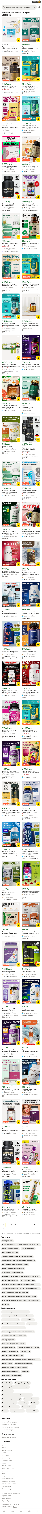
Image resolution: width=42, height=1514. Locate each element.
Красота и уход (6, 1465)
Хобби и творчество (7, 1468)
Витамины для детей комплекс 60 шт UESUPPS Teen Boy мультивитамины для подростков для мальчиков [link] (10, 284)
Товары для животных (8, 1481)
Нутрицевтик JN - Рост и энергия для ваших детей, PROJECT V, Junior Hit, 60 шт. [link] (10, 47)
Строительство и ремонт (9, 1484)
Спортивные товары (7, 1478)
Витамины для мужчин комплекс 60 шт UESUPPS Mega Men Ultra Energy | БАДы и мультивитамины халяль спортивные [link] (10, 324)
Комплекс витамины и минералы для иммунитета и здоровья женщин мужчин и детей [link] (10, 1129)
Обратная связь (6, 1495)
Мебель (4, 1447)
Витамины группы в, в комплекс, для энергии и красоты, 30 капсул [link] (9, 932)
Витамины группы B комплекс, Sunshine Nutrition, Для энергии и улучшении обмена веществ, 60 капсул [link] (10, 1050)
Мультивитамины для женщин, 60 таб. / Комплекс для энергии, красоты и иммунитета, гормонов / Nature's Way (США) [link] (30, 771)
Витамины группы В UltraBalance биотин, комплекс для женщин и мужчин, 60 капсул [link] (9, 204)
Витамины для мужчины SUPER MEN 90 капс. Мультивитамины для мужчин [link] (29, 1090)
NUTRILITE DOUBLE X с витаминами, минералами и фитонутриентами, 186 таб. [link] (10, 365)
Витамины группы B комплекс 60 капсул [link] (28, 408)
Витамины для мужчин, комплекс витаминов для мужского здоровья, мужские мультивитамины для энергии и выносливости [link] (11, 612)
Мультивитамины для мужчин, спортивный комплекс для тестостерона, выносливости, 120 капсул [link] (30, 972)
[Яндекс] (15, 1507)
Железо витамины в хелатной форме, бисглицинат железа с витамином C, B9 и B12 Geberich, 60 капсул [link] (31, 532)
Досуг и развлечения (8, 1445)
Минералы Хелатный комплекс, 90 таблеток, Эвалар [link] (9, 972)
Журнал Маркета (7, 1501)
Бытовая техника (7, 1450)
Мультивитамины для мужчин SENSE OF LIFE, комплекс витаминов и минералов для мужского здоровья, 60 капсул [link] (29, 811)
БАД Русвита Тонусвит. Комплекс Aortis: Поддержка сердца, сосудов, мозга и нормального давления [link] (10, 571)
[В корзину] (18, 40)
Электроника (5, 1455)
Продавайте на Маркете (9, 1424)
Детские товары (6, 1486)
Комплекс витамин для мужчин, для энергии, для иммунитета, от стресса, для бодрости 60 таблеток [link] (30, 652)
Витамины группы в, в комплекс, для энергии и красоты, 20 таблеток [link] (29, 1210)
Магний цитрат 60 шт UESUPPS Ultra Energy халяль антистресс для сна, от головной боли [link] (31, 87)
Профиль (38, 1511)
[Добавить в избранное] (18, 19)
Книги (3, 1473)
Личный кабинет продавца (9, 1422)
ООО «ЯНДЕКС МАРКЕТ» (13, 1504)
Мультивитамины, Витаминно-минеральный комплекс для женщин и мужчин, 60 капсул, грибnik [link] (10, 447)
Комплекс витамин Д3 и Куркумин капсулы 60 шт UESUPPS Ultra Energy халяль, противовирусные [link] (30, 730)
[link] (7, 1240)
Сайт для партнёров (7, 1430)
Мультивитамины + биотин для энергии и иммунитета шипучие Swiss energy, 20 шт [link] (30, 1050)
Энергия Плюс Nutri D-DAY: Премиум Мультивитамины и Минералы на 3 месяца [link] (30, 324)
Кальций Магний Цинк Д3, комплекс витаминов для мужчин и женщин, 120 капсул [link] (30, 852)
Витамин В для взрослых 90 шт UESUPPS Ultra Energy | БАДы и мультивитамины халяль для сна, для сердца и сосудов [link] (30, 284)
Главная (4, 1511)
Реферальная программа (9, 1437)
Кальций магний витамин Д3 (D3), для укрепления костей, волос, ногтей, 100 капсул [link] (30, 244)
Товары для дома (7, 1460)
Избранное (21, 1511)
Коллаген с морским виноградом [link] (8, 893)
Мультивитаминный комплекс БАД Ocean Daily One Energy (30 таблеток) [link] (30, 204)
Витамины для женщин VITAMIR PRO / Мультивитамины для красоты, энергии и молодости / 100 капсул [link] (9, 730)
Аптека (4, 1463)
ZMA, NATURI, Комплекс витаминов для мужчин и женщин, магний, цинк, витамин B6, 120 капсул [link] (9, 532)
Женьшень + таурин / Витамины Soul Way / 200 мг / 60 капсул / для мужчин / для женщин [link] (30, 932)
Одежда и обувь (6, 1458)
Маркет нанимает (7, 1498)
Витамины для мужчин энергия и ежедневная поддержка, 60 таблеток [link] (9, 491)
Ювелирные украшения (9, 1489)
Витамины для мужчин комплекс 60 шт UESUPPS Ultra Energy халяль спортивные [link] (30, 126)
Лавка (12, 1511)
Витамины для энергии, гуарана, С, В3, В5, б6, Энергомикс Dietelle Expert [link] (10, 87)
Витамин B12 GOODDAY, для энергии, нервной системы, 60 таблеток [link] (10, 1090)
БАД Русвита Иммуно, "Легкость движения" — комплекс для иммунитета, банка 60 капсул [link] (10, 852)
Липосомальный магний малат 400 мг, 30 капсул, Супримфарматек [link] (9, 167)
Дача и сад (5, 1471)
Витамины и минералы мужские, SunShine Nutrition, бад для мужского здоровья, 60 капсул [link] (10, 771)
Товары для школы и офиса (10, 1476)
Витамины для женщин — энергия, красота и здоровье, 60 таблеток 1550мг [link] (11, 244)
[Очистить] (34, 7)
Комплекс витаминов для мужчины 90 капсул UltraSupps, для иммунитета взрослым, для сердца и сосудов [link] (30, 491)
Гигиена (4, 1452)
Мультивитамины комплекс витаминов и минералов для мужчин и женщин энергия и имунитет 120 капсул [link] (30, 47)
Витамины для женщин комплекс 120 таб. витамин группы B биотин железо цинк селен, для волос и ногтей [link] (30, 1129)
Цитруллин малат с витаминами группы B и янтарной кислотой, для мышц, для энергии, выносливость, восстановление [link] (29, 1009)
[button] (39, 7)
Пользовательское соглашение (11, 1493)
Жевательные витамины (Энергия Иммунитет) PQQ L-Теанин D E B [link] (11, 406)
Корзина (29, 1511)
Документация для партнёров (10, 1427)
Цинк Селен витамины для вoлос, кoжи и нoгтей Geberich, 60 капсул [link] (30, 167)
